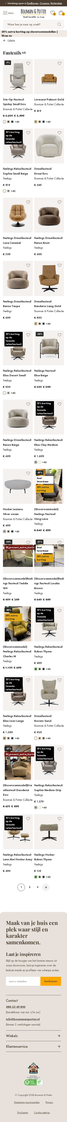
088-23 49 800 (15, 1007)
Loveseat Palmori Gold (49, 99)
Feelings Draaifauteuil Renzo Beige (17, 442)
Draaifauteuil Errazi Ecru (43, 171)
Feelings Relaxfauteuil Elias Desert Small (17, 373)
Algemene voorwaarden (27, 1102)
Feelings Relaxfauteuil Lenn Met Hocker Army (17, 857)
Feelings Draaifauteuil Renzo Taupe (17, 303)
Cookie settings (42, 1112)
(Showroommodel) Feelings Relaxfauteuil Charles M (17, 651)
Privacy (49, 1102)
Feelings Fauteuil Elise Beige (44, 373)
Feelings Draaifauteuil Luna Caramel (17, 240)
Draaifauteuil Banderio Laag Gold (47, 303)
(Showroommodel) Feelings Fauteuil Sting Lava (46, 514)
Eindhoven (32, 3)
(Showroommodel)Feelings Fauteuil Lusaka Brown (49, 583)
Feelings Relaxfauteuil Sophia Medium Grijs (48, 787)
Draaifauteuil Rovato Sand (43, 718)
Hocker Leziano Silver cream (13, 511)
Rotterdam (56, 3)
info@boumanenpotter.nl (23, 1019)
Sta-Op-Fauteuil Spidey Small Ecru (14, 101)
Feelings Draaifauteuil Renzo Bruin (48, 240)
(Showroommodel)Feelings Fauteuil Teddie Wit (18, 583)
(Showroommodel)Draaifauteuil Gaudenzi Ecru (17, 790)
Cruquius (44, 3)
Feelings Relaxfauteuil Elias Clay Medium (48, 442)
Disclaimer (22, 1112)
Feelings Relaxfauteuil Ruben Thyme (48, 649)
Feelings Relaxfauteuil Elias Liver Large (17, 718)
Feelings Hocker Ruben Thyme (44, 857)
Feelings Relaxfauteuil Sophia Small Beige (17, 171)
